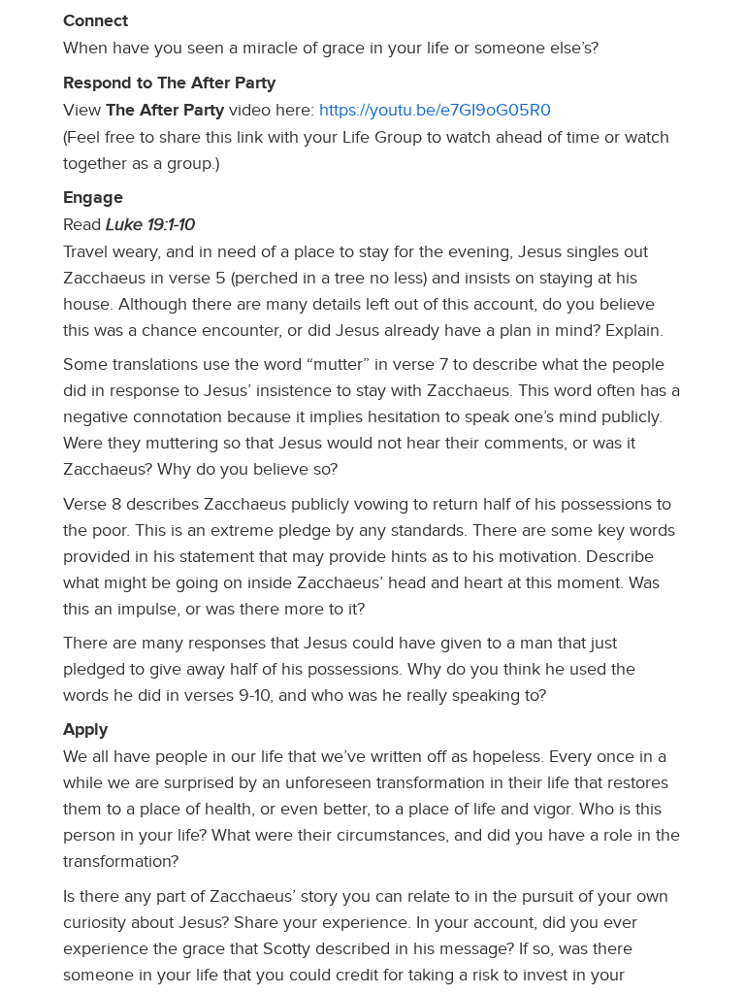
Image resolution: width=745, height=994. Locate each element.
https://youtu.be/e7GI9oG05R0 (435, 110)
